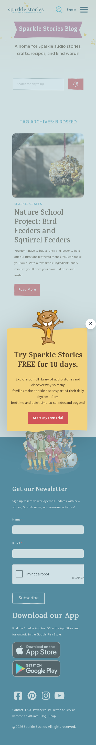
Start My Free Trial (48, 418)
